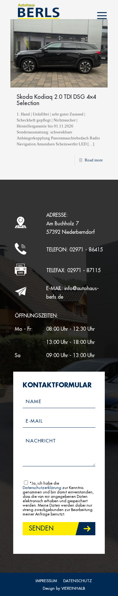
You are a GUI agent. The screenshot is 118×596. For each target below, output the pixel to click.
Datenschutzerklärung (42, 488)
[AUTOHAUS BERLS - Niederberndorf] (38, 11)
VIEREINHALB (73, 588)
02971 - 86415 (86, 249)
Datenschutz (77, 581)
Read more (94, 160)
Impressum (46, 581)
